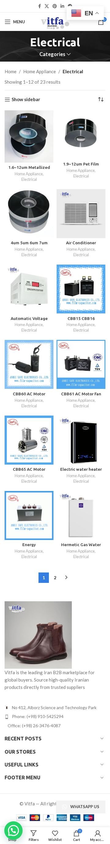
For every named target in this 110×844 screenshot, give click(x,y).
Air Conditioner (81, 242)
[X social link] (47, 6)
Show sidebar (26, 99)
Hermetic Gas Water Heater (81, 547)
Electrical (29, 179)
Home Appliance (39, 71)
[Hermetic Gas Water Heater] (81, 515)
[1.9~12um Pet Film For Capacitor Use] (81, 134)
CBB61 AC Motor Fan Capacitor (81, 396)
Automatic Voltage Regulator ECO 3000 (29, 321)
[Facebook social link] (39, 6)
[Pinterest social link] (55, 6)
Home (10, 71)
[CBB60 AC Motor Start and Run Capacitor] (29, 364)
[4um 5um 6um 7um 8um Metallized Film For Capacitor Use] (29, 213)
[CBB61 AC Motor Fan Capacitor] (81, 364)
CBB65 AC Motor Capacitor (29, 472)
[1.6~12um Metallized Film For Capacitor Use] (29, 136)
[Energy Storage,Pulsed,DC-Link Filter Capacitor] (29, 515)
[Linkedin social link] (62, 6)
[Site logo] (54, 21)
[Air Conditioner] (81, 213)
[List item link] (55, 716)
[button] (13, 830)
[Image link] (38, 634)
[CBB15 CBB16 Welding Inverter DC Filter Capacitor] (81, 289)
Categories (52, 54)
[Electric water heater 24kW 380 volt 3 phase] (81, 440)
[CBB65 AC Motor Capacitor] (29, 440)
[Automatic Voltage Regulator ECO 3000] (29, 289)
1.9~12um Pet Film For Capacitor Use (81, 166)
